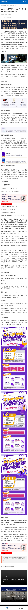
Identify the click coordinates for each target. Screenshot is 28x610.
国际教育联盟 (17, 557)
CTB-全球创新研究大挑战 (9, 566)
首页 (8, 5)
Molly (7, 557)
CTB (2, 32)
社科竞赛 (12, 5)
